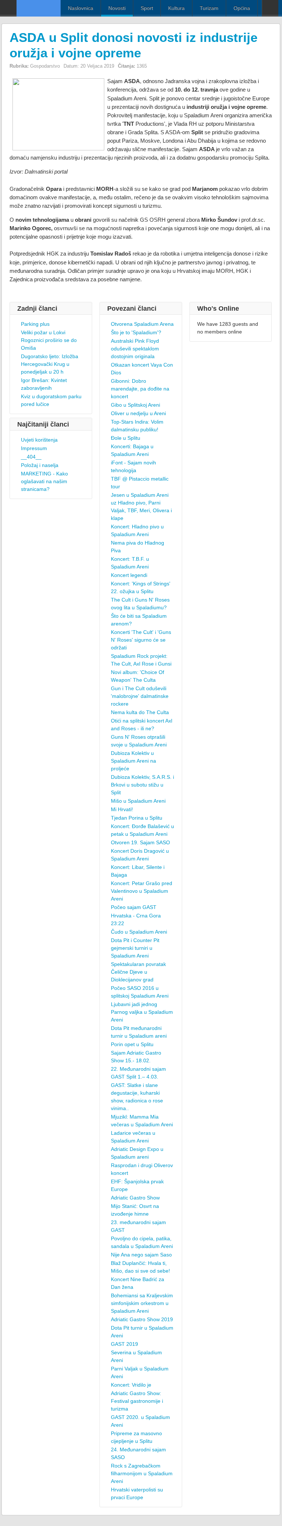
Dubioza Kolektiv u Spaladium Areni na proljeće (133, 760)
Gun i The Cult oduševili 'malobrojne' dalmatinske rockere (140, 696)
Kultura (176, 8)
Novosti (117, 8)
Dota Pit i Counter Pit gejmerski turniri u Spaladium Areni (135, 948)
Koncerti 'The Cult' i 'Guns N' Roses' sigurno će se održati (141, 639)
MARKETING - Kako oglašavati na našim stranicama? (44, 481)
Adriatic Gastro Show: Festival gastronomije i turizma (137, 1401)
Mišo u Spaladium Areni (138, 801)
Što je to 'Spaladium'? (136, 332)
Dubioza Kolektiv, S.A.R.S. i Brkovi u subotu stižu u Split (142, 784)
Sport (147, 8)
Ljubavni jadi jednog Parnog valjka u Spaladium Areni (142, 1012)
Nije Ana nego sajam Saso (141, 1255)
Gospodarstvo (45, 66)
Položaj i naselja (39, 465)
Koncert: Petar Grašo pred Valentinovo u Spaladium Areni (141, 891)
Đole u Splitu (125, 438)
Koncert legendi (129, 575)
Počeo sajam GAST (133, 907)
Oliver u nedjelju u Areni (138, 413)
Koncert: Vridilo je (131, 1385)
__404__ (31, 457)
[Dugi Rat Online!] (39, 8)
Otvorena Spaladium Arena (142, 324)
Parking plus (35, 324)
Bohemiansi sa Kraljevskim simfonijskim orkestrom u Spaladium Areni (142, 1303)
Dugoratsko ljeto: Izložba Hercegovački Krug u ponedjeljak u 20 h (49, 364)
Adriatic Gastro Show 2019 (142, 1319)
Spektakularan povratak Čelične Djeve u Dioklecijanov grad (138, 972)
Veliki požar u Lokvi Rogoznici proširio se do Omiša (49, 340)
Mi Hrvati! (122, 809)
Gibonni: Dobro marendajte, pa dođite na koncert (140, 388)
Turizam (209, 8)
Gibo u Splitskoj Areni (135, 405)
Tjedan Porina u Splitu (136, 818)
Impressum (34, 448)
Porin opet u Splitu (132, 1044)
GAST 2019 (124, 1344)
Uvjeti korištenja (39, 440)
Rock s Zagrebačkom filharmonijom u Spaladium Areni (142, 1473)
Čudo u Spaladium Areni (139, 932)
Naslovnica (80, 8)
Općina (242, 8)
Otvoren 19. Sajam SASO (140, 842)
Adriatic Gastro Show (135, 1198)
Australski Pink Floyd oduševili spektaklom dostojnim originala (135, 348)
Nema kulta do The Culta (140, 712)
